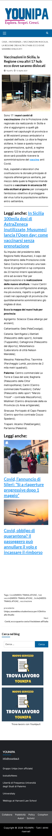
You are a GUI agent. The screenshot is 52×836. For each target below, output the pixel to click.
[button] (8, 33)
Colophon (43, 814)
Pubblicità (20, 814)
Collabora (7, 814)
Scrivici (31, 818)
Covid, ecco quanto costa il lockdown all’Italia (26, 620)
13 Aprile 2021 (21, 71)
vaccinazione (26, 601)
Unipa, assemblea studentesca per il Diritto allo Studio (25, 611)
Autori (21, 818)
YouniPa (9, 71)
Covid (12, 595)
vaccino (34, 159)
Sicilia (36, 598)
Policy (31, 814)
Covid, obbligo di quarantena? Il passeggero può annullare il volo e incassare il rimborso (23, 541)
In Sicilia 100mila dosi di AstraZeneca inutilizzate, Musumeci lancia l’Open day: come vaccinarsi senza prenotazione (26, 229)
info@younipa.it (11, 758)
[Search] (47, 32)
